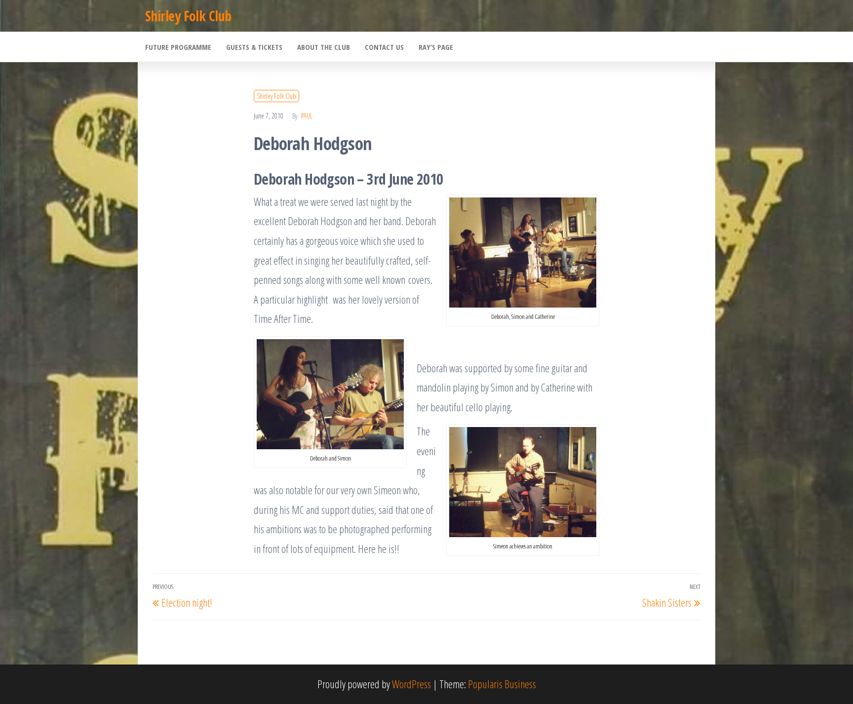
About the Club (323, 47)
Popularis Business (502, 683)
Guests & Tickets (254, 47)
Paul (306, 115)
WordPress (411, 683)
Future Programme (178, 47)
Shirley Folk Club (188, 15)
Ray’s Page (436, 47)
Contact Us (384, 47)
